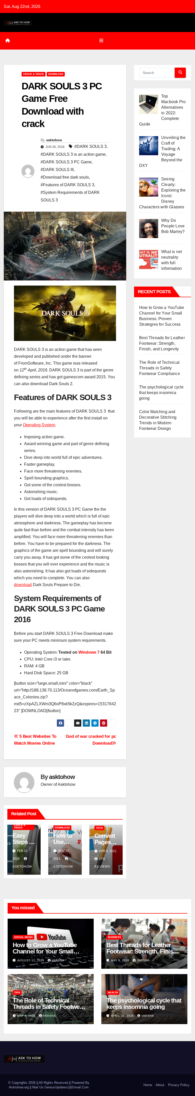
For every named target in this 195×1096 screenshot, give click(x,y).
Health (113, 992)
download (55, 74)
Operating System (39, 425)
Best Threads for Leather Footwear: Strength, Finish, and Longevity (162, 343)
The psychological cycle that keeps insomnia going (161, 392)
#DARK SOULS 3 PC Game (66, 162)
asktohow (54, 140)
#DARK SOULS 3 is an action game (73, 154)
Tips (17, 992)
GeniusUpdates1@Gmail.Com (66, 1087)
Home (147, 1085)
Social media (23, 937)
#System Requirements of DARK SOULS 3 (70, 196)
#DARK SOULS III (57, 169)
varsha (58, 960)
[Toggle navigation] (101, 40)
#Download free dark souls (65, 177)
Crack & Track (33, 74)
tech (99, 827)
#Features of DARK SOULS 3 (67, 185)
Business (114, 937)
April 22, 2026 (123, 1015)
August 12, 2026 (31, 960)
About (160, 1085)
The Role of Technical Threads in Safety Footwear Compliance (159, 368)
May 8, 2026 (120, 960)
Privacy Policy (178, 1085)
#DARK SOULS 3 (90, 146)
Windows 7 (89, 652)
